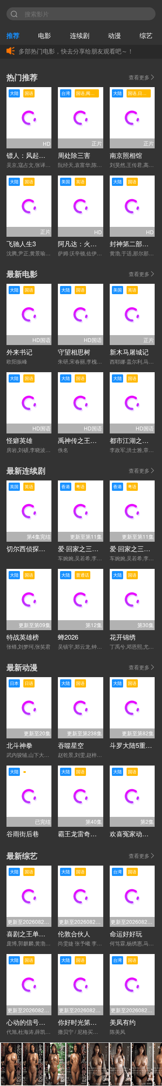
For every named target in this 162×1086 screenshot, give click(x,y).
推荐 (12, 35)
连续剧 (79, 35)
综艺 (146, 35)
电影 (44, 35)
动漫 (114, 35)
